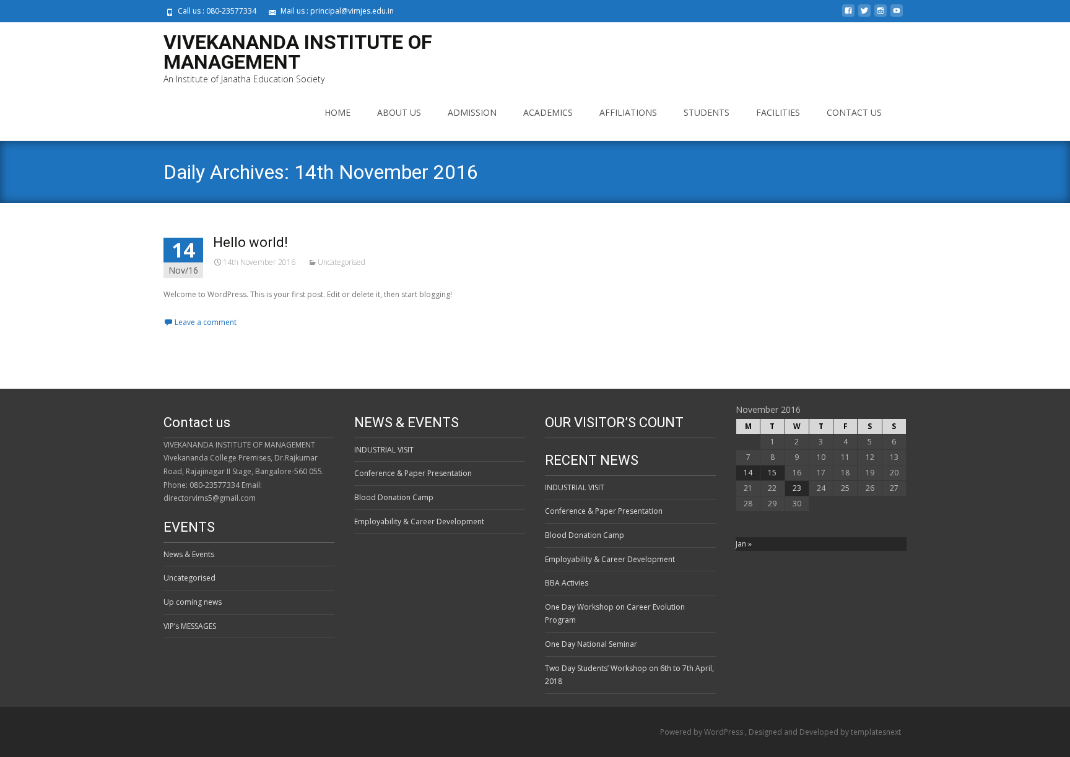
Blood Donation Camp (393, 497)
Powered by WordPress (702, 732)
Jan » (744, 544)
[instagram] (880, 15)
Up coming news (192, 602)
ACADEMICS (548, 112)
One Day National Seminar (591, 644)
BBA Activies (566, 582)
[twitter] (864, 15)
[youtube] (896, 15)
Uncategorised (341, 262)
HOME (337, 112)
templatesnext (876, 732)
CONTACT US (854, 112)
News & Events (188, 554)
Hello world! (250, 242)
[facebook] (848, 15)
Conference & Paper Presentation (413, 473)
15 (772, 472)
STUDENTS (706, 112)
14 (748, 472)
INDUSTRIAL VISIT (384, 449)
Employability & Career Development (419, 521)
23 (797, 488)
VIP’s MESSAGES (189, 626)
